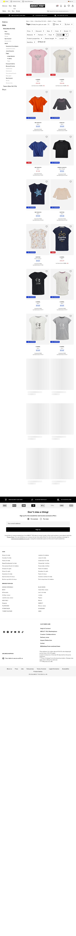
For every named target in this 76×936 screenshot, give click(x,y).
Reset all (53, 42)
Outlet (6, 1)
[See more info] (38, 87)
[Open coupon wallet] (57, 6)
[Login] (61, 6)
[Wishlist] (69, 6)
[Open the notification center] (65, 5)
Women (4, 6)
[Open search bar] (48, 11)
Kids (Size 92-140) (40, 21)
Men (10, 6)
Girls (32, 21)
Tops (54, 21)
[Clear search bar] (72, 11)
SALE (49, 21)
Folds (59, 21)
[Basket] (73, 6)
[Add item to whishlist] (47, 49)
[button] (57, 24)
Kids (14, 6)
